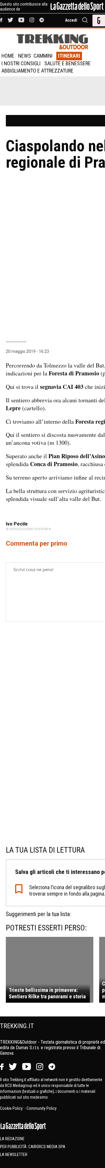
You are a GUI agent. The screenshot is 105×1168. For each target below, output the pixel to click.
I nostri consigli (21, 63)
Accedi (71, 20)
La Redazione (12, 1138)
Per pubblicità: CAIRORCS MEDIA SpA (32, 1146)
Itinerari (69, 56)
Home (7, 56)
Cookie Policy (12, 1108)
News (24, 56)
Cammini (43, 56)
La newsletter (13, 1154)
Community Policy (42, 1108)
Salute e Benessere (67, 63)
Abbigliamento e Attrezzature (37, 71)
